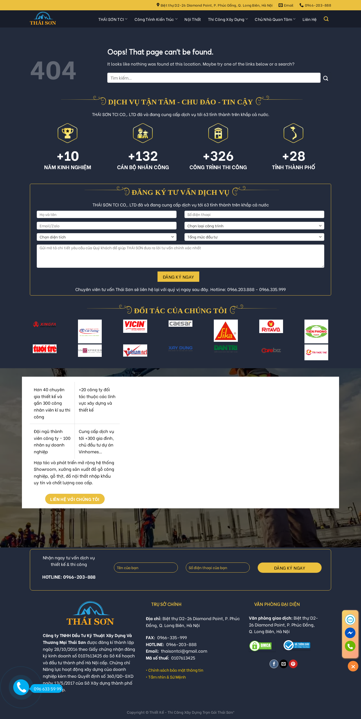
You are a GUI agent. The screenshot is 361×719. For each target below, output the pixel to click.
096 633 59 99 (47, 688)
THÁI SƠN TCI (111, 19)
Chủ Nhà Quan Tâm (273, 19)
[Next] (326, 334)
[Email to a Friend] (283, 664)
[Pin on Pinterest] (293, 664)
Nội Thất (192, 19)
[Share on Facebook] (274, 664)
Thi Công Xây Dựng (226, 19)
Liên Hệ (310, 19)
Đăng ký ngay (178, 277)
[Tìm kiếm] (326, 19)
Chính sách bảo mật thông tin (175, 670)
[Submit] (326, 77)
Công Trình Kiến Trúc (154, 19)
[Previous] (35, 334)
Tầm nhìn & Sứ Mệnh (167, 677)
